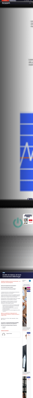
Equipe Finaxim (9, 333)
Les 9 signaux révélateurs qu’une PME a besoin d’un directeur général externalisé (26, 328)
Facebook (4, 326)
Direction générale (28, 289)
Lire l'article (24, 330)
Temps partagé (29, 335)
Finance (4, 272)
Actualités (28, 287)
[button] (30, 281)
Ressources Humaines (28, 291)
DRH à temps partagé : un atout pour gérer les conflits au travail (26, 373)
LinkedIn (4, 327)
